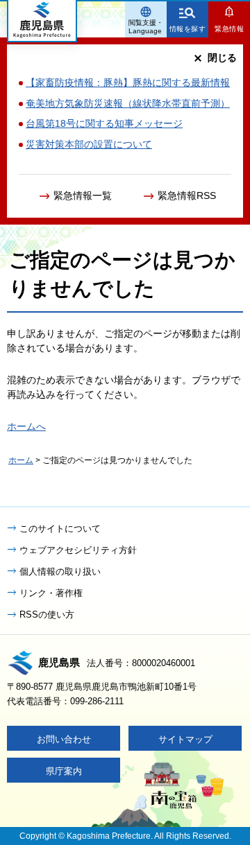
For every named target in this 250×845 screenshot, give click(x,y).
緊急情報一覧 (82, 195)
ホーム (20, 460)
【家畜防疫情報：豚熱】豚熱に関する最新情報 (128, 82)
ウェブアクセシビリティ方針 (78, 550)
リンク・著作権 (51, 593)
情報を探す (187, 29)
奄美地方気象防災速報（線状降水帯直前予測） (128, 103)
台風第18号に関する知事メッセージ (104, 123)
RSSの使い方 (46, 614)
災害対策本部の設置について (89, 144)
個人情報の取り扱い (60, 571)
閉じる (222, 57)
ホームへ (26, 426)
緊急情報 (229, 29)
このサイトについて (60, 528)
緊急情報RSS (187, 195)
